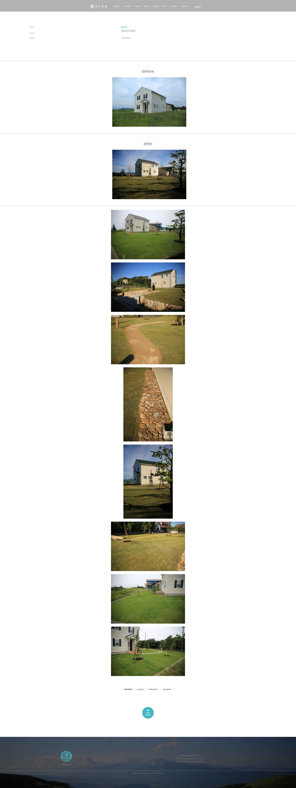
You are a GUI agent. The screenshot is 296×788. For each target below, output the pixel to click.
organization (167, 689)
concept (127, 6)
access (184, 6)
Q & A (164, 6)
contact (174, 6)
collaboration (153, 689)
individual (128, 689)
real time (116, 6)
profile (155, 6)
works (146, 6)
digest (137, 6)
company (140, 689)
